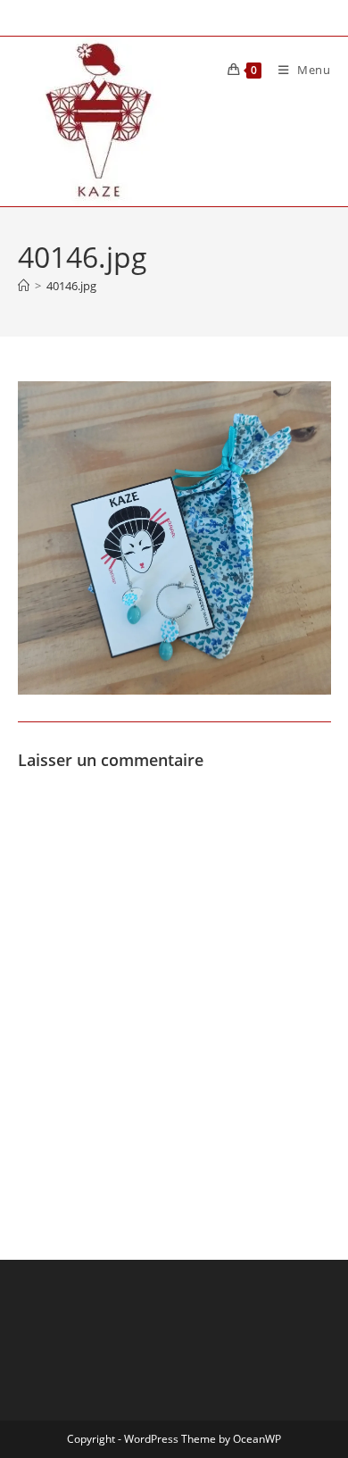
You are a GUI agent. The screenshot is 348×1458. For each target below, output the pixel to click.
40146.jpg (71, 286)
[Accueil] (23, 286)
